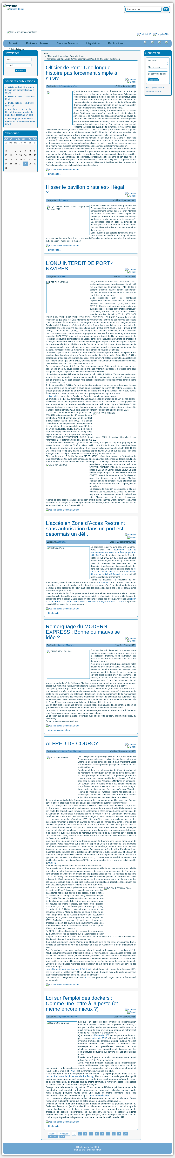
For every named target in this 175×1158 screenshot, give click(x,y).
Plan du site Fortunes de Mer (87, 1150)
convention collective (98, 1095)
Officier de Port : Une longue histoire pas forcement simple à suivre (19, 90)
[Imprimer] (130, 79)
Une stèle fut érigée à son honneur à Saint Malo (69, 969)
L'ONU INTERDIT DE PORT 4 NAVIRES (80, 265)
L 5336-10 (103, 582)
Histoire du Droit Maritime (69, 751)
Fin (62, 1136)
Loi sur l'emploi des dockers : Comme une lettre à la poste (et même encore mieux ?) (82, 1003)
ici (86, 977)
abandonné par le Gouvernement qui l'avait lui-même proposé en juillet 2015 (113, 552)
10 (125, 1134)
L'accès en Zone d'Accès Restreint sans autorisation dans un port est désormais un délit (20, 112)
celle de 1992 (99, 1038)
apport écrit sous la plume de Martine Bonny (69, 1076)
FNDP (73, 1071)
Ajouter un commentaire (59, 730)
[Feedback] (173, 529)
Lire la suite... (54, 174)
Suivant (52, 1136)
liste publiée (54, 396)
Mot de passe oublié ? (155, 88)
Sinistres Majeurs (65, 645)
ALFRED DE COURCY (72, 743)
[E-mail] (131, 82)
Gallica (52, 863)
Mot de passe (154, 67)
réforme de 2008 (101, 1035)
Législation (62, 200)
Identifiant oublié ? (153, 92)
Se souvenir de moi (157, 74)
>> (35, 139)
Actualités (61, 276)
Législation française (67, 86)
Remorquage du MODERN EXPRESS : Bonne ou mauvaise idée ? (20, 121)
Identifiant (152, 60)
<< (6, 139)
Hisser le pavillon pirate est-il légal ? (85, 189)
